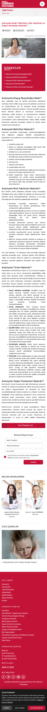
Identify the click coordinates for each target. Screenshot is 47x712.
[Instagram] (13, 677)
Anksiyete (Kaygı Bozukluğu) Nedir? (19, 74)
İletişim (4, 600)
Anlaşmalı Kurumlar (9, 619)
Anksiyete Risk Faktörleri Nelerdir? (18, 80)
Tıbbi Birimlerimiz (8, 589)
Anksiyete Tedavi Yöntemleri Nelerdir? (19, 87)
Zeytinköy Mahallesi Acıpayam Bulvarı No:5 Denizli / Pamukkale (23, 683)
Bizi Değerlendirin (8, 632)
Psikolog (7, 30)
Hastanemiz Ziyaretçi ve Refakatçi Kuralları (18, 635)
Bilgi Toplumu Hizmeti (9, 621)
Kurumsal (5, 610)
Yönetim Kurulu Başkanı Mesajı (13, 616)
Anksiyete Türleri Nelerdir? (15, 84)
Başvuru (5, 650)
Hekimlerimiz (6, 592)
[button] (42, 3)
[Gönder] (33, 462)
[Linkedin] (23, 677)
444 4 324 (8, 667)
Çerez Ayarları (20, 708)
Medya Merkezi (7, 598)
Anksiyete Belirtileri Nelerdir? (16, 77)
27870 (32, 30)
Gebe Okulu (6, 640)
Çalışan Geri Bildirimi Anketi (12, 629)
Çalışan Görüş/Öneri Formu (12, 638)
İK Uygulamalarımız (9, 656)
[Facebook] (4, 677)
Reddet (6, 708)
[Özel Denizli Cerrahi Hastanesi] (7, 4)
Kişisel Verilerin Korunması (11, 624)
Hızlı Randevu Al (25, 425)
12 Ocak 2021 (20, 30)
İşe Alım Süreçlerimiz (9, 659)
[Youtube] (18, 677)
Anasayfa (5, 584)
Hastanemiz (6, 587)
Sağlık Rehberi (7, 595)
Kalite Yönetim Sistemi (10, 627)
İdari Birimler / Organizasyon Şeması (15, 613)
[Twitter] (8, 677)
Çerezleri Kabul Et (37, 708)
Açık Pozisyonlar (8, 653)
